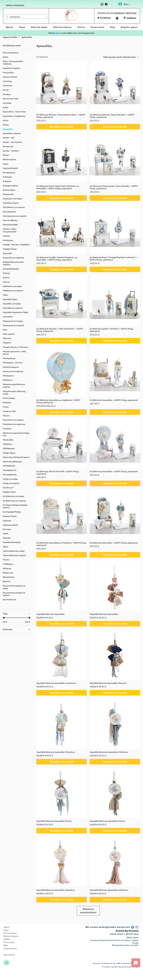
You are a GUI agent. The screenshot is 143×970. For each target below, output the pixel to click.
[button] (117, 17)
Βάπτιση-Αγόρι (10, 933)
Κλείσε (51, 33)
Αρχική (6, 927)
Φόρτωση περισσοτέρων (88, 910)
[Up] (6, 963)
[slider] (3, 617)
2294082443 (119, 13)
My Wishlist (105, 17)
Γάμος (6, 930)
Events (7, 939)
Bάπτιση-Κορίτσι (11, 936)
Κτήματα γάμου (10, 948)
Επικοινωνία (9, 942)
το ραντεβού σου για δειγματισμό (77, 33)
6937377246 (131, 13)
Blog (6, 945)
